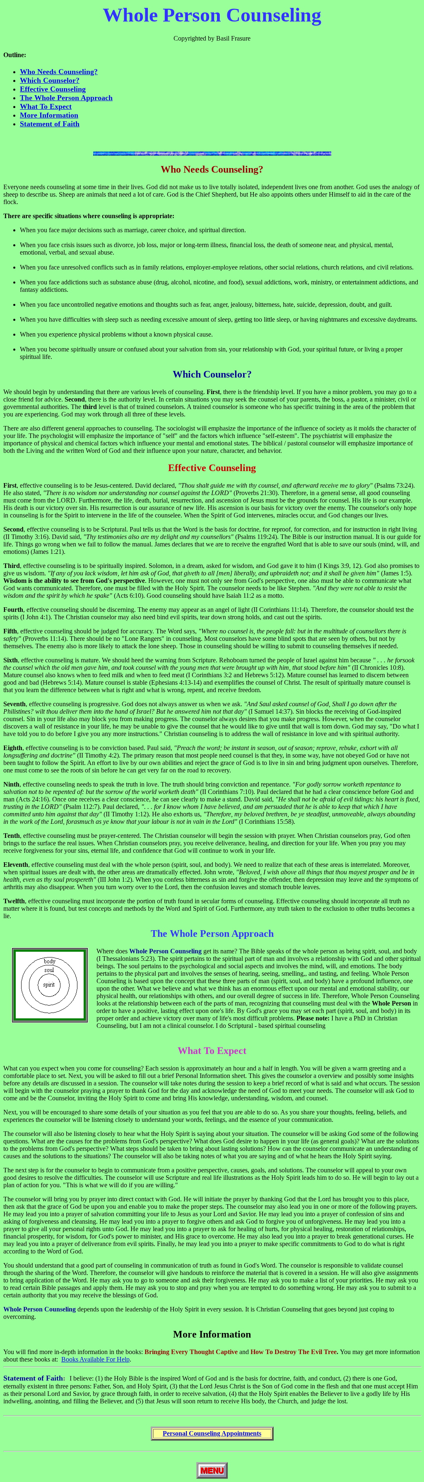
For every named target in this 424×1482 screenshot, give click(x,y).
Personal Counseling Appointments (212, 1433)
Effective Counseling (53, 89)
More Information (49, 115)
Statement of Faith (50, 124)
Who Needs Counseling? (59, 71)
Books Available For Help (95, 1359)
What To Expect (46, 106)
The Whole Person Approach (66, 98)
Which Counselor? (50, 80)
